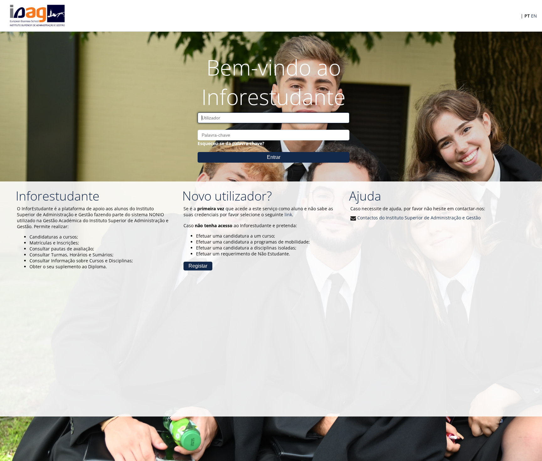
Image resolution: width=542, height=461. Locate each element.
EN (534, 16)
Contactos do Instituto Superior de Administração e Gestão (418, 218)
